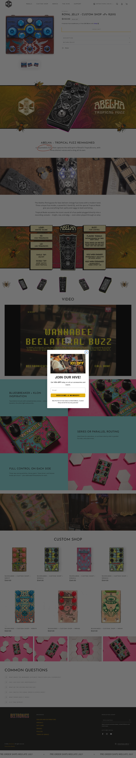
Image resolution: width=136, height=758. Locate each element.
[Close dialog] (86, 352)
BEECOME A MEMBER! (68, 395)
